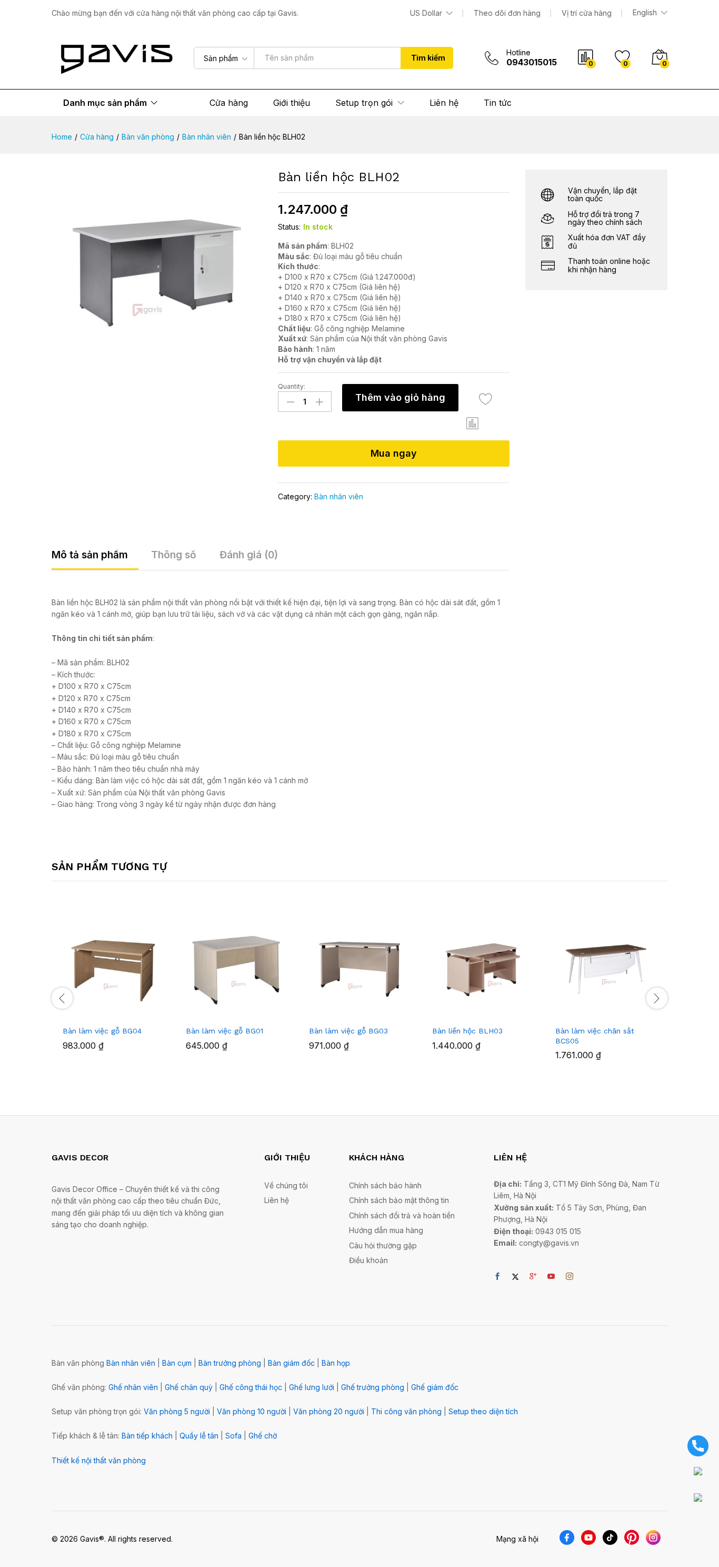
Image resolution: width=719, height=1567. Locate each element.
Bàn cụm (177, 1362)
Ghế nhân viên (133, 1387)
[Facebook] (497, 1277)
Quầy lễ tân (198, 1435)
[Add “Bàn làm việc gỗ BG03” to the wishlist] (369, 1008)
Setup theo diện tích (483, 1411)
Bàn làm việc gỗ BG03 (348, 1031)
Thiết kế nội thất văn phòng (99, 1460)
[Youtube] (551, 1277)
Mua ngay (394, 453)
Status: (289, 226)
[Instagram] (569, 1277)
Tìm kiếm (428, 57)
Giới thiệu (291, 102)
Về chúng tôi (286, 1185)
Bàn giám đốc (291, 1362)
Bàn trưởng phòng (229, 1362)
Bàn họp (336, 1362)
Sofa (233, 1435)
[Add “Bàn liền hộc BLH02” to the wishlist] (485, 399)
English (645, 12)
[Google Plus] (533, 1277)
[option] (113, 992)
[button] (472, 423)
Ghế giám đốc (434, 1387)
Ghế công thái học (250, 1387)
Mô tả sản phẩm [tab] (90, 555)
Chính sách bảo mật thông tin (399, 1200)
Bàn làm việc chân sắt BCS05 (594, 1035)
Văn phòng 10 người (251, 1411)
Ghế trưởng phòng (372, 1387)
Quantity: (291, 386)
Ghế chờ (262, 1435)
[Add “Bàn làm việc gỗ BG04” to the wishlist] (123, 1008)
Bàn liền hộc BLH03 (467, 1031)
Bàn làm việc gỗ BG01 (224, 1031)
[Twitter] (515, 1277)
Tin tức (498, 102)
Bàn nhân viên (338, 496)
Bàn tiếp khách (147, 1435)
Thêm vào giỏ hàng (400, 397)
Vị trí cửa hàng (587, 12)
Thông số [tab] (173, 555)
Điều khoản (368, 1260)
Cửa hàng (228, 102)
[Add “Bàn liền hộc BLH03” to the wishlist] (492, 1008)
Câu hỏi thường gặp (383, 1245)
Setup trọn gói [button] (364, 102)
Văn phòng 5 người (177, 1411)
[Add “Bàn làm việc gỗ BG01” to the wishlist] (246, 1008)
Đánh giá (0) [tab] (248, 555)
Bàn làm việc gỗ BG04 (102, 1031)
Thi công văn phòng (406, 1411)
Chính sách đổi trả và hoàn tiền (402, 1215)
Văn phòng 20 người (328, 1411)
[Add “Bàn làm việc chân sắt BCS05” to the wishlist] (615, 1008)
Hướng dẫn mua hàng (386, 1230)
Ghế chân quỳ (189, 1387)
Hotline (518, 52)
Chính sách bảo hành (385, 1185)
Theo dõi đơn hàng (507, 12)
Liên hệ (444, 102)
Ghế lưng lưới (311, 1387)
